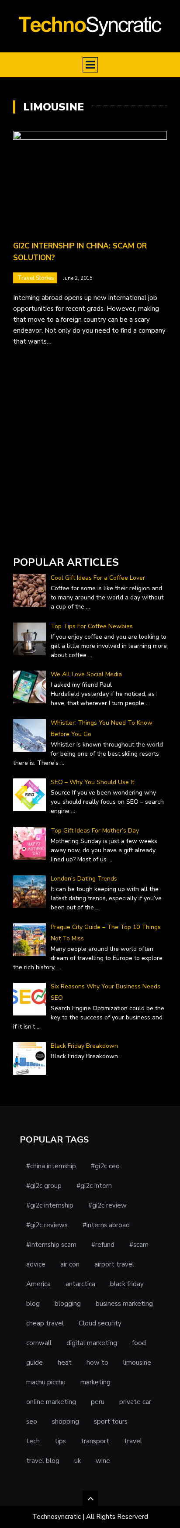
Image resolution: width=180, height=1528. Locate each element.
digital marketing (91, 1343)
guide (34, 1362)
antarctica (80, 1284)
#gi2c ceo (105, 1166)
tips (60, 1441)
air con (70, 1264)
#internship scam (51, 1244)
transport (95, 1441)
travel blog (42, 1460)
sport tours (111, 1421)
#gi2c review (107, 1205)
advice (35, 1264)
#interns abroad (106, 1225)
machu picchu (46, 1382)
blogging (68, 1303)
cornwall (39, 1343)
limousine (137, 1362)
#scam (139, 1244)
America (38, 1284)
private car (135, 1401)
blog (33, 1303)
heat (65, 1362)
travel (133, 1441)
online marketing (51, 1401)
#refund (102, 1244)
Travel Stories (35, 278)
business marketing (124, 1303)
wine (103, 1460)
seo (31, 1421)
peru (97, 1401)
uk (77, 1460)
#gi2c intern (94, 1185)
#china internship (51, 1166)
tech (33, 1441)
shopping (65, 1421)
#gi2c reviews (47, 1225)
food (139, 1343)
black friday (127, 1284)
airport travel (114, 1264)
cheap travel (45, 1323)
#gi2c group (44, 1185)
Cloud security (100, 1323)
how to (97, 1362)
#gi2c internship (49, 1205)
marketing (95, 1382)
